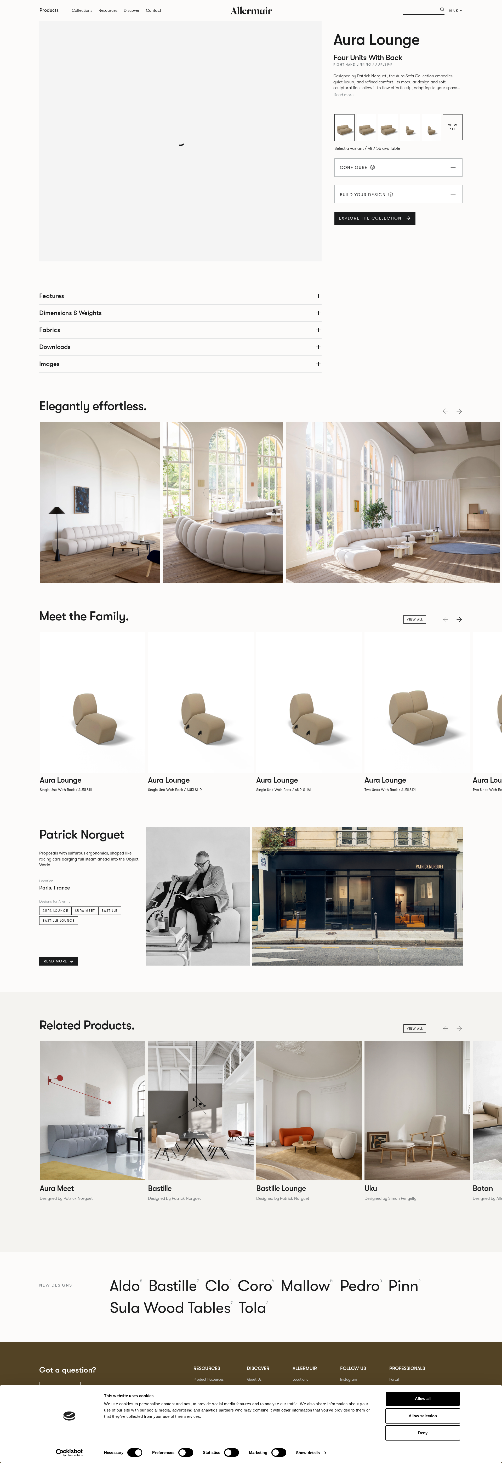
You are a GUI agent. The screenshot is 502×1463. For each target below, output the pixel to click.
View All (453, 127)
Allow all (423, 1398)
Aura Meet (85, 911)
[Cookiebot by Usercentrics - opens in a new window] (69, 1453)
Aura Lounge (55, 911)
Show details (308, 1452)
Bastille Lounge (59, 921)
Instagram (348, 1379)
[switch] (185, 1452)
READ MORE (55, 961)
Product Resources (208, 1379)
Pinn (404, 1286)
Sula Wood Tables (171, 1308)
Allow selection (423, 1416)
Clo (218, 1286)
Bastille (110, 911)
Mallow (307, 1286)
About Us (254, 1379)
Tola (253, 1308)
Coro (256, 1286)
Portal (394, 1379)
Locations (300, 1379)
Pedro (361, 1286)
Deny (422, 1433)
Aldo (126, 1286)
